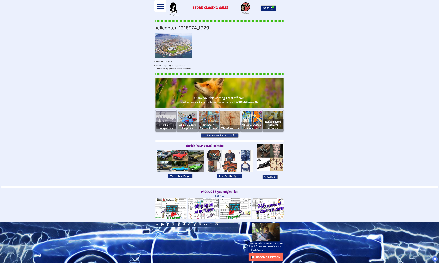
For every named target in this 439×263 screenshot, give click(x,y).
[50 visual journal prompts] (251, 120)
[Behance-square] (200, 225)
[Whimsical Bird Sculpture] (187, 120)
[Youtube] (206, 225)
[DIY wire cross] (230, 120)
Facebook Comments (180, 66)
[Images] (217, 225)
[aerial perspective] (165, 120)
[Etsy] (174, 225)
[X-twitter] (211, 225)
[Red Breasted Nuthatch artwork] (273, 120)
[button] (160, 6)
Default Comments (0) (162, 66)
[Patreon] (163, 225)
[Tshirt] (179, 225)
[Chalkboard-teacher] (168, 225)
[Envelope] (157, 225)
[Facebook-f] (184, 225)
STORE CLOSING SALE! (210, 8)
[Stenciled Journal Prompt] (208, 120)
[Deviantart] (195, 225)
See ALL (219, 196)
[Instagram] (190, 225)
